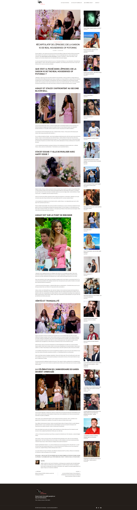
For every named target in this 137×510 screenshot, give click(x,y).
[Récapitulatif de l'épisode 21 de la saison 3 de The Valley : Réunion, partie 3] (93, 449)
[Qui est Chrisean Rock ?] (93, 107)
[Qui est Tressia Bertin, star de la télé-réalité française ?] (93, 242)
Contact (97, 2)
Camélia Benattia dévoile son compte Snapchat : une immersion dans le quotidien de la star (92, 161)
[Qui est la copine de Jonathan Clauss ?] (93, 129)
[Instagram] (101, 508)
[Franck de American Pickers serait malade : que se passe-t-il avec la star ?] (93, 174)
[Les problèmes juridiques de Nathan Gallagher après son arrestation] (93, 426)
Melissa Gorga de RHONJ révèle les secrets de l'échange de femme (44, 473)
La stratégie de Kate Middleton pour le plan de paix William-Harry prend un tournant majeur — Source (92, 389)
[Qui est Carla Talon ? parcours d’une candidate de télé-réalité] (93, 40)
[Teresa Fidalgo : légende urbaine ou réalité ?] (93, 19)
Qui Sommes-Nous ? (88, 2)
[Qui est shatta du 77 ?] (93, 264)
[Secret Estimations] (42, 2)
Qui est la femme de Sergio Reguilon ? (91, 341)
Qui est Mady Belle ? (88, 229)
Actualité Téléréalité (76, 2)
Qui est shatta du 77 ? (88, 274)
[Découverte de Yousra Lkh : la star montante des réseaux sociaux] (93, 197)
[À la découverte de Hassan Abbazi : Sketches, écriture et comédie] (93, 309)
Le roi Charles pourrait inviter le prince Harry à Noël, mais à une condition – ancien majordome (92, 364)
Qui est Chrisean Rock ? (88, 116)
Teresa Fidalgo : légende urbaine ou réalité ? (92, 28)
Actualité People (65, 2)
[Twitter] (99, 508)
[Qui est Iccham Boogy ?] (93, 86)
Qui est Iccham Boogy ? (88, 95)
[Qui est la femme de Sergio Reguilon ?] (93, 332)
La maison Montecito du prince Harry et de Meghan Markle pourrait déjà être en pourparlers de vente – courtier (92, 413)
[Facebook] (97, 508)
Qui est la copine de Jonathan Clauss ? (91, 138)
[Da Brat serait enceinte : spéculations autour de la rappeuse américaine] (93, 63)
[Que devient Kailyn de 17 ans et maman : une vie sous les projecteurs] (93, 286)
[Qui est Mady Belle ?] (93, 220)
